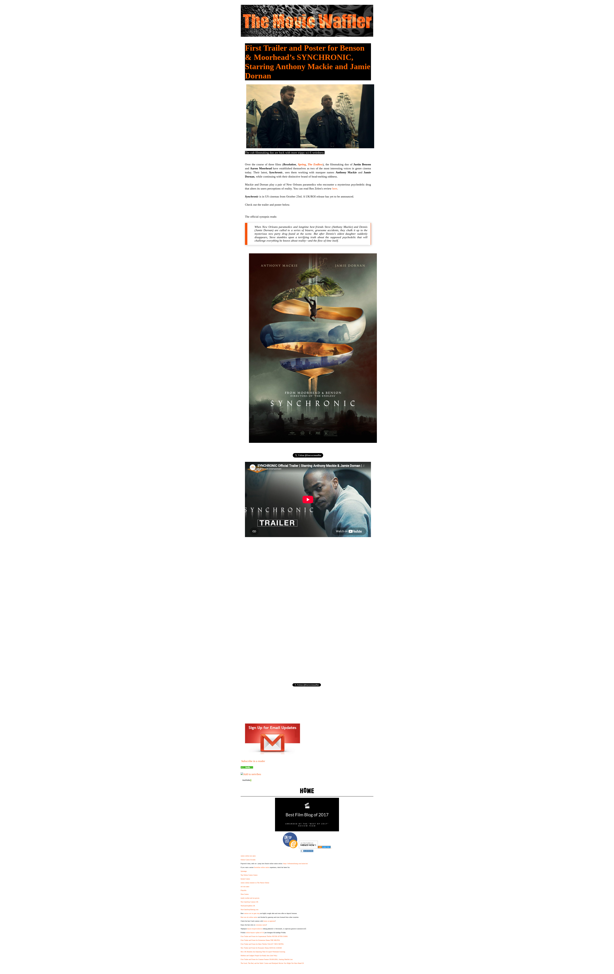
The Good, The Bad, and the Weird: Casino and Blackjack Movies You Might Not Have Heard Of (272, 963)
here (334, 188)
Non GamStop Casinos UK (249, 902)
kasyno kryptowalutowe (254, 929)
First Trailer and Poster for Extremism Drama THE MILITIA (260, 940)
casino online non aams (248, 856)
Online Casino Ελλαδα (248, 860)
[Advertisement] (308, 566)
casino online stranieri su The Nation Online (255, 883)
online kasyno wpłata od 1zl (255, 932)
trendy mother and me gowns (250, 898)
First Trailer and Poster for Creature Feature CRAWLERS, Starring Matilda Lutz (267, 959)
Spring (302, 164)
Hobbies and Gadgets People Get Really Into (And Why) (259, 955)
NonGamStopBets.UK (248, 906)
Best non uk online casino (249, 917)
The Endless (315, 164)
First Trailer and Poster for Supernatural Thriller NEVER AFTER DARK (264, 936)
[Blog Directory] (324, 847)
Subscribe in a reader (253, 761)
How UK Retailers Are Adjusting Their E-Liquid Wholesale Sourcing (263, 952)
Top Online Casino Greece (249, 875)
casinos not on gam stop (252, 913)
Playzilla (243, 890)
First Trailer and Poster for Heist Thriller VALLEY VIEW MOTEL (262, 944)
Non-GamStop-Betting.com (249, 909)
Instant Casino (245, 879)
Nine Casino (245, 894)
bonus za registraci (269, 921)
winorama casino (261, 925)
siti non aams (245, 886)
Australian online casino (261, 867)
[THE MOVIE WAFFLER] (247, 767)
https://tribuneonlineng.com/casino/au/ (295, 863)
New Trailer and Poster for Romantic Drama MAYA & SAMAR (261, 948)
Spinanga (244, 871)
